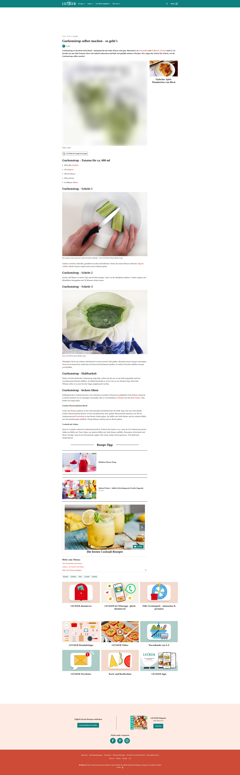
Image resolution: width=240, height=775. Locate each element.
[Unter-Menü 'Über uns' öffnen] (119, 3)
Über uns (115, 4)
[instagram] (127, 741)
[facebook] (113, 741)
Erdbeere (155, 50)
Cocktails (120, 398)
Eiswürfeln (79, 416)
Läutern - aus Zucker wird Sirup (72, 567)
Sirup (64, 364)
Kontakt (124, 758)
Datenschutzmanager (119, 755)
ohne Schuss (135, 398)
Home (64, 36)
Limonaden (143, 50)
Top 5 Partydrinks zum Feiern (72, 563)
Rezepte (80, 4)
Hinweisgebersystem (153, 755)
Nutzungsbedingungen (95, 755)
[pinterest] (120, 741)
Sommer (94, 576)
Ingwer (71, 169)
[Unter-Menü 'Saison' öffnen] (92, 3)
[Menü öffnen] (177, 4)
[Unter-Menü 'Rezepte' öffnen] (84, 3)
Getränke (75, 36)
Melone (74, 411)
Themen (118, 758)
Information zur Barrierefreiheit (136, 755)
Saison (89, 4)
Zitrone (163, 50)
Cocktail (86, 576)
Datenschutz (107, 755)
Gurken (75, 165)
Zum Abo (158, 726)
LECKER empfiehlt (102, 4)
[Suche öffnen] (167, 3)
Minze (75, 182)
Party (80, 576)
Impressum (84, 755)
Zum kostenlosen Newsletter (88, 725)
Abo (130, 758)
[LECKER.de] (69, 3)
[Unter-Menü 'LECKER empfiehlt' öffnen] (109, 3)
